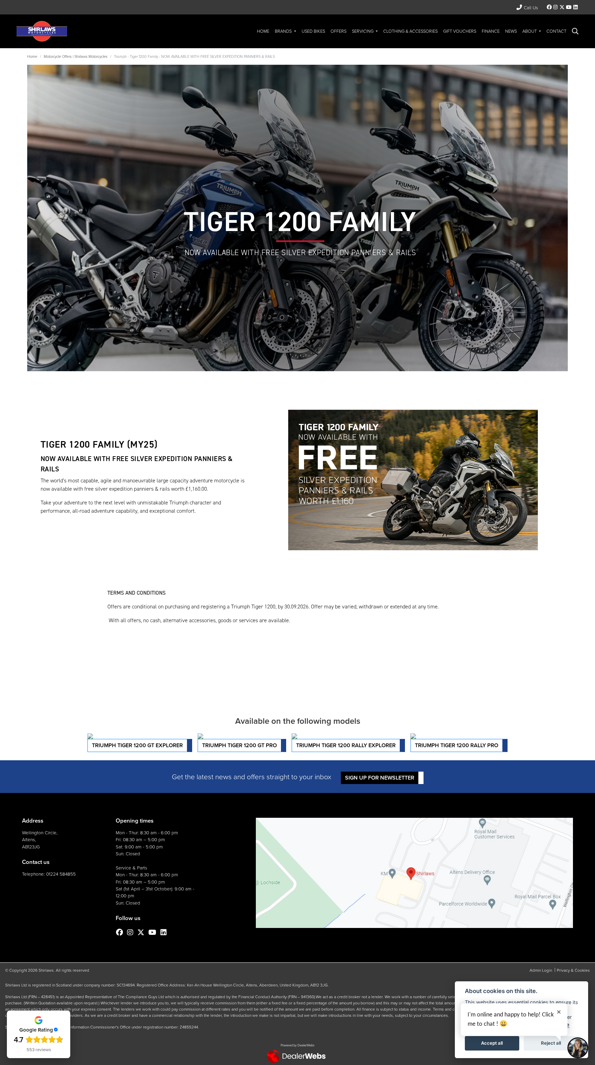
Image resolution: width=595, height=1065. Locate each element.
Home (263, 31)
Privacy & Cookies (573, 970)
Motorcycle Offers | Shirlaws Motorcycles (75, 56)
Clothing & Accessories (410, 31)
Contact (556, 31)
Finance (491, 31)
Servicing (363, 31)
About (530, 31)
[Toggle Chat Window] (577, 1047)
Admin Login (541, 970)
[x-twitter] (562, 7)
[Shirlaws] (42, 30)
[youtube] (568, 7)
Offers (338, 31)
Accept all (492, 1043)
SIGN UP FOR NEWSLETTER (379, 778)
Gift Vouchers (459, 31)
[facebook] (549, 7)
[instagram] (556, 7)
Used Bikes (313, 31)
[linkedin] (575, 7)
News (511, 31)
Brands (284, 31)
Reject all (551, 1043)
